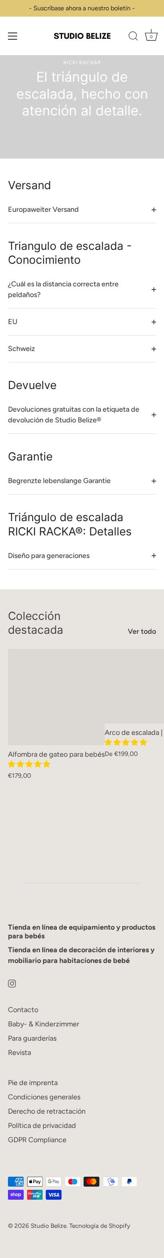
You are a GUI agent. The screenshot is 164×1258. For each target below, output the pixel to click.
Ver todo (142, 631)
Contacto (23, 1009)
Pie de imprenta (33, 1082)
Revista (19, 1052)
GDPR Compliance (37, 1139)
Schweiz (21, 348)
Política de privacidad (42, 1125)
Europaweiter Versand (43, 209)
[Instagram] (12, 983)
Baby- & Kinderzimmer (43, 1024)
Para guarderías (32, 1038)
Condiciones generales (44, 1097)
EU (13, 321)
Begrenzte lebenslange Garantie (59, 480)
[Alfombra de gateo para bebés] (56, 697)
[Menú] (12, 36)
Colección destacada (35, 623)
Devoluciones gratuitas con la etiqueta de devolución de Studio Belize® (73, 414)
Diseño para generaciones (49, 555)
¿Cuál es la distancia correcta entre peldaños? (63, 289)
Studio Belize (48, 1225)
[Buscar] (133, 37)
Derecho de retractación (47, 1111)
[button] (30, 764)
